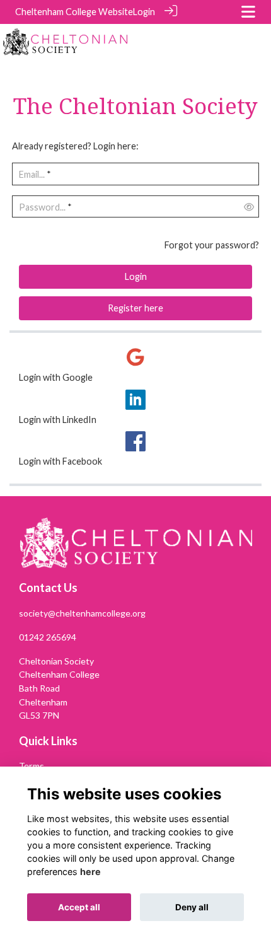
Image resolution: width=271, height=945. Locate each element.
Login (144, 11)
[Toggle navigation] (248, 12)
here (90, 871)
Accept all (79, 907)
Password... (42, 207)
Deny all (192, 907)
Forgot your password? (211, 245)
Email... (32, 174)
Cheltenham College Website (74, 11)
